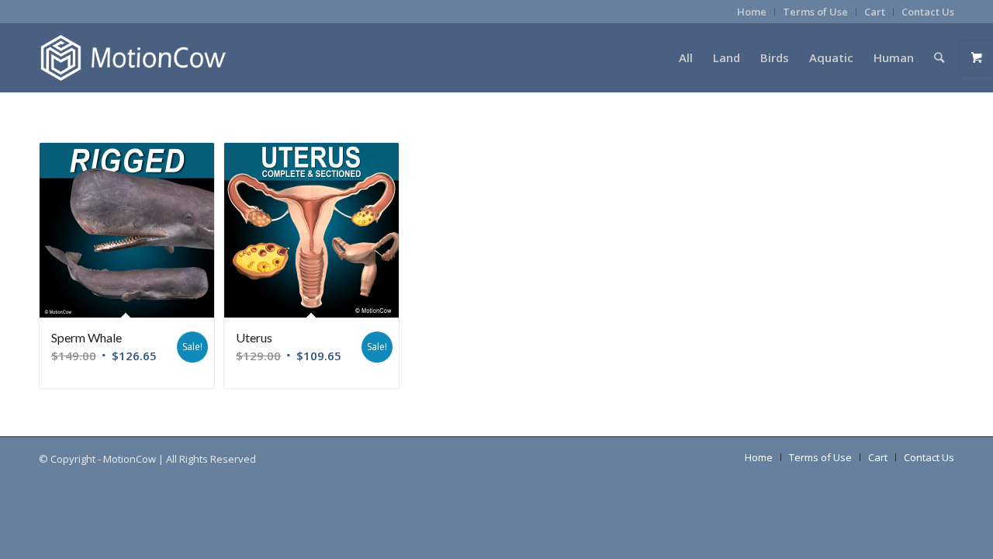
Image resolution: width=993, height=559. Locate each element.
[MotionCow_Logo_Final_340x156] (133, 57)
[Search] (939, 57)
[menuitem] (752, 12)
